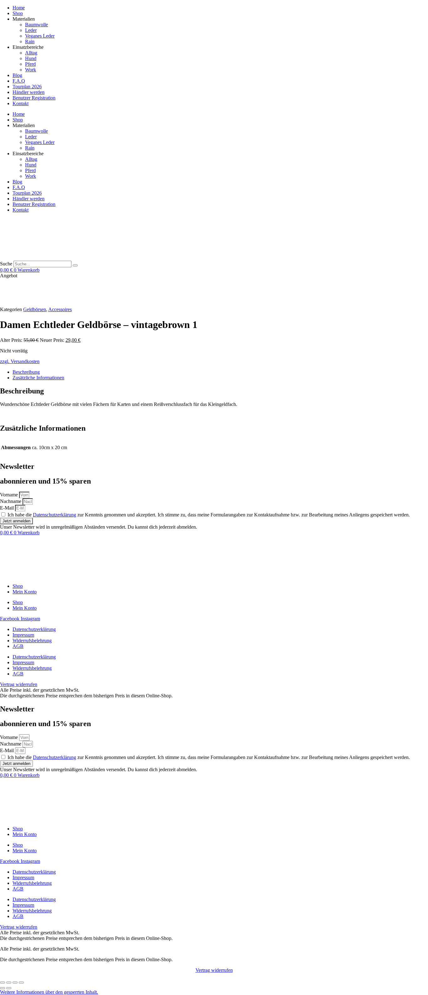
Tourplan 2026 (27, 86)
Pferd (30, 64)
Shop (18, 13)
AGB (18, 646)
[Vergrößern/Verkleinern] (2, 982)
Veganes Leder (40, 35)
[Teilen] (15, 982)
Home (19, 7)
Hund (30, 58)
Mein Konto (25, 591)
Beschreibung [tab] (26, 372)
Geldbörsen (34, 309)
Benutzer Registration (34, 97)
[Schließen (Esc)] (21, 982)
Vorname (9, 494)
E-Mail (7, 507)
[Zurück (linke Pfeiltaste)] (2, 988)
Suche (6, 263)
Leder (31, 30)
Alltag (31, 52)
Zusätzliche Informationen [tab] (38, 377)
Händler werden (28, 92)
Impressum (23, 635)
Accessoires (60, 309)
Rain (29, 41)
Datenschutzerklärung (54, 514)
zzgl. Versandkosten (19, 361)
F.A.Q (19, 81)
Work (30, 69)
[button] (49, 992)
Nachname (11, 501)
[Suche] (75, 265)
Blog (17, 75)
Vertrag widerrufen (214, 970)
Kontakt (21, 103)
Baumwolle (36, 24)
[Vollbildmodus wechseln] (8, 982)
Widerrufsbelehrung (32, 640)
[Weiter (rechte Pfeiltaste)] (8, 988)
